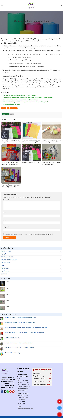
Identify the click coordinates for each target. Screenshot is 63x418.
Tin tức (12, 114)
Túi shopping (5, 268)
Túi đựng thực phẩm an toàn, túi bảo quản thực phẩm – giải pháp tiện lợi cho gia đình (28, 97)
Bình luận (6, 199)
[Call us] (7, 391)
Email (5, 220)
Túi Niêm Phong (6, 262)
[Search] (61, 5)
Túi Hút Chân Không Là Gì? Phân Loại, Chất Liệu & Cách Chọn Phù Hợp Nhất (25, 102)
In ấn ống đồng (6, 251)
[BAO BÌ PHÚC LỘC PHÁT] (31, 5)
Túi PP (3, 265)
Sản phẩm (4, 254)
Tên (4, 213)
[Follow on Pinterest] (10, 391)
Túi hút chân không (7, 257)
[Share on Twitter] (8, 108)
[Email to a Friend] (10, 108)
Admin (38, 24)
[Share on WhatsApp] (2, 108)
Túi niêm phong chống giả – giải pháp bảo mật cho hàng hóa (20, 99)
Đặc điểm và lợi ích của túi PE (12, 337)
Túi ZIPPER (4, 274)
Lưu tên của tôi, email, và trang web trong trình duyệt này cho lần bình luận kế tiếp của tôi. (29, 234)
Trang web (6, 227)
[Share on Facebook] (5, 108)
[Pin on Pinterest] (13, 108)
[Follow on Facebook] (2, 391)
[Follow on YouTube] (13, 391)
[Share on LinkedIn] (16, 108)
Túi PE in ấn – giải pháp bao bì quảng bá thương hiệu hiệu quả (20, 317)
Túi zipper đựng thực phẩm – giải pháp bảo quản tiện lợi (19, 95)
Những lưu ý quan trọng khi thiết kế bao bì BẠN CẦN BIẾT (19, 347)
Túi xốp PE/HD (5, 271)
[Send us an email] (5, 391)
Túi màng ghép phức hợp (9, 259)
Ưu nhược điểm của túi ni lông (12, 104)
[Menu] (2, 5)
